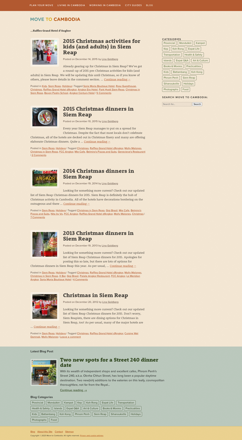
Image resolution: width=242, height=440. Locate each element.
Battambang (180, 72)
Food (185, 89)
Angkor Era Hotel (88, 90)
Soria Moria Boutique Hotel (99, 86)
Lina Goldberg (110, 59)
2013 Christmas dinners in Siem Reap (98, 236)
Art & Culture (200, 60)
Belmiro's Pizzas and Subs (101, 152)
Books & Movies (173, 66)
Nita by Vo (57, 214)
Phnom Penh (171, 78)
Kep (166, 49)
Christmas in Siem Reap (44, 152)
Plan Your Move (43, 5)
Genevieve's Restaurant (131, 152)
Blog (163, 5)
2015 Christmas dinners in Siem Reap (98, 111)
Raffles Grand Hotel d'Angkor (60, 90)
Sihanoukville (171, 84)
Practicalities (193, 66)
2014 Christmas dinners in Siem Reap (98, 173)
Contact (59, 432)
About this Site (44, 432)
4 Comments (80, 279)
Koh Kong (196, 72)
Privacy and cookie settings (91, 436)
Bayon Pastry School (56, 93)
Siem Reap (54, 86)
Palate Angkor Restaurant (95, 276)
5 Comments (103, 93)
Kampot (200, 43)
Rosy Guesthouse (126, 86)
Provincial (169, 43)
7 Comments (37, 217)
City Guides (145, 5)
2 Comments (39, 155)
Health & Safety (193, 55)
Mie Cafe (80, 152)
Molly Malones (132, 148)
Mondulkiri (185, 43)
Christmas (36, 90)
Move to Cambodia (55, 19)
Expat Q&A (182, 60)
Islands (168, 60)
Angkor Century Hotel (82, 93)
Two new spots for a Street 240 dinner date (109, 362)
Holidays (67, 86)
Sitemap (69, 432)
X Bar (62, 276)
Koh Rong (178, 49)
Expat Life (194, 49)
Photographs (171, 89)
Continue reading (117, 80)
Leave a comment (70, 337)
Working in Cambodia (114, 5)
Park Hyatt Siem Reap (111, 90)
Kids (44, 86)
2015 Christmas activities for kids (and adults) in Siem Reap (101, 46)
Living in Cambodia (76, 5)
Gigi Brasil (112, 210)
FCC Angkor (66, 152)
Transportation (172, 55)
